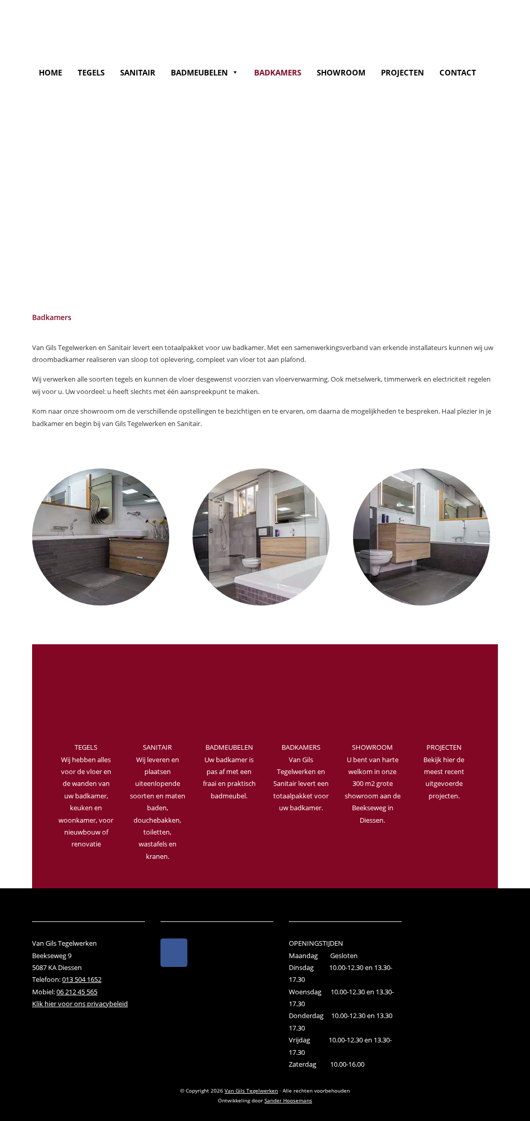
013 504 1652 (81, 979)
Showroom (341, 72)
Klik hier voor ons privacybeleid (80, 1003)
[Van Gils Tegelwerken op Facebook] (173, 952)
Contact (457, 72)
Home (50, 72)
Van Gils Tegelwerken (109, 21)
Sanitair (137, 72)
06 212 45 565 (76, 991)
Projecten (402, 72)
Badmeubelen (199, 72)
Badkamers (277, 72)
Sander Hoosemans (288, 1100)
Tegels (91, 72)
